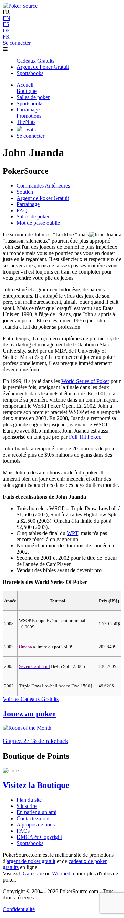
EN (6, 18)
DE (6, 30)
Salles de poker (33, 217)
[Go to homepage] (20, 6)
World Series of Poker (85, 381)
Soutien (25, 192)
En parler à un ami (36, 812)
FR (6, 37)
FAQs (23, 831)
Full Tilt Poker (84, 437)
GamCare (33, 873)
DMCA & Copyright (39, 837)
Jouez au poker (29, 713)
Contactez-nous (33, 818)
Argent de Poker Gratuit (43, 198)
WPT (72, 533)
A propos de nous (36, 825)
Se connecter (17, 43)
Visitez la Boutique (36, 785)
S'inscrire (27, 806)
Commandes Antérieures (43, 186)
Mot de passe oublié (38, 223)
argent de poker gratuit (31, 861)
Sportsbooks (30, 843)
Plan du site (29, 800)
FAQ (22, 210)
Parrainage (28, 204)
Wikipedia (63, 873)
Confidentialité (19, 909)
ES (6, 24)
